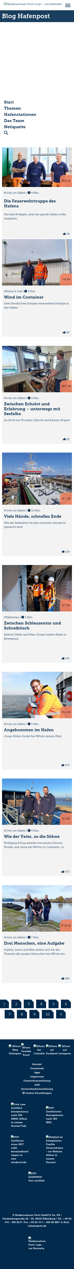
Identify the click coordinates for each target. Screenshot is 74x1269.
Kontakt (37, 1064)
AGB (37, 1084)
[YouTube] (24, 1050)
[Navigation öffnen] (68, 5)
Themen (12, 108)
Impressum (37, 1076)
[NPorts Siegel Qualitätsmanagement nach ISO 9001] (54, 1119)
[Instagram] (61, 1050)
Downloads (37, 1068)
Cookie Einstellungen (38, 1093)
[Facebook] (49, 1050)
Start (9, 102)
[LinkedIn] (37, 1050)
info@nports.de (37, 1225)
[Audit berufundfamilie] (19, 1153)
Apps (37, 1072)
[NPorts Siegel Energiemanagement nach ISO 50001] (19, 1119)
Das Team (14, 120)
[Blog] (12, 1050)
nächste (61, 1014)
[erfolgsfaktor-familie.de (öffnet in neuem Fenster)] (54, 1153)
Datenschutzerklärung (37, 1080)
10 (48, 1014)
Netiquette (14, 126)
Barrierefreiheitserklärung (37, 1089)
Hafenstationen (20, 114)
